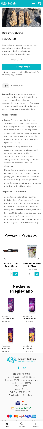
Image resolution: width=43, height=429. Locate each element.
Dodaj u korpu (23, 66)
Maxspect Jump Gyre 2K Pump (11, 264)
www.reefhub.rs (21, 389)
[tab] (5, 85)
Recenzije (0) (17, 86)
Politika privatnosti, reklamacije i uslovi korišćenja (21, 421)
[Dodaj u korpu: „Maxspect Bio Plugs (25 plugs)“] (37, 274)
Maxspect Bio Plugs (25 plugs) (32, 264)
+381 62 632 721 (25, 392)
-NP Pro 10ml (8, 318)
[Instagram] (24, 367)
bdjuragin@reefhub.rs (24, 395)
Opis (6, 86)
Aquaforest (6, 316)
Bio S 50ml (28, 348)
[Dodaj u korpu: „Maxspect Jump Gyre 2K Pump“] (15, 274)
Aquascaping (18, 72)
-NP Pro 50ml (29, 318)
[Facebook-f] (18, 367)
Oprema (18, 75)
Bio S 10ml (6, 348)
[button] (33, 3)
